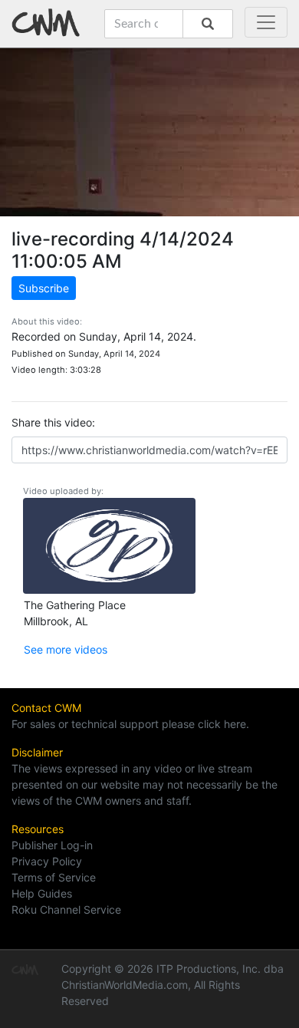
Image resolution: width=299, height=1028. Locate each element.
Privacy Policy (47, 861)
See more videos (65, 649)
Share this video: (53, 422)
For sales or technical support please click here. (130, 723)
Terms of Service (54, 877)
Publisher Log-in (52, 845)
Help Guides (42, 893)
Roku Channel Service (66, 909)
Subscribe (43, 288)
